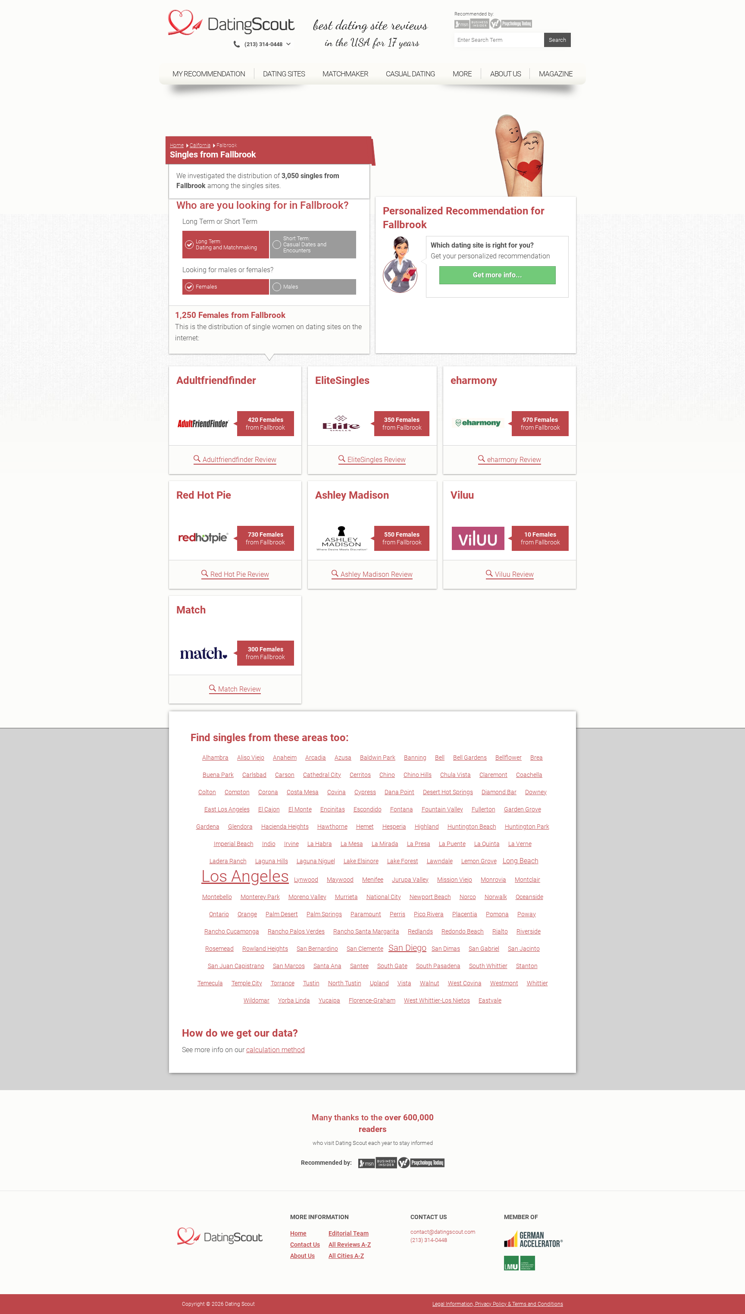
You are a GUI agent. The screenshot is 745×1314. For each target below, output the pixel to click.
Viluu (462, 495)
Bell (439, 757)
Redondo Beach (462, 931)
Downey (536, 792)
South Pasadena (438, 965)
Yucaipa (329, 1000)
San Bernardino (317, 948)
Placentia (464, 914)
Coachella (529, 774)
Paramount (366, 914)
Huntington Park (527, 826)
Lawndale (440, 861)
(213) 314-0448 (428, 1240)
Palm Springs (324, 914)
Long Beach (520, 861)
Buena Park (218, 774)
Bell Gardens (470, 757)
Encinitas (332, 809)
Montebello (217, 896)
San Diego (407, 948)
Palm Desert (282, 914)
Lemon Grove (479, 861)
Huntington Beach (472, 826)
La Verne (520, 843)
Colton (207, 792)
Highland (427, 826)
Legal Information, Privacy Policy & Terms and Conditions (497, 1304)
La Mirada (385, 843)
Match (191, 610)
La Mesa (352, 843)
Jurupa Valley (410, 879)
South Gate (392, 965)
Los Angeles (245, 876)
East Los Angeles (227, 809)
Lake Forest (402, 861)
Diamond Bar (499, 792)
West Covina (465, 983)
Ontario (219, 914)
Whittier (537, 983)
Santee (359, 965)
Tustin (311, 983)
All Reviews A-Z (350, 1244)
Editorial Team (349, 1233)
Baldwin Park (377, 757)
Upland (379, 983)
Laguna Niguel (316, 861)
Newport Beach (430, 896)
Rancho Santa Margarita (366, 931)
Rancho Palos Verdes (296, 931)
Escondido (368, 809)
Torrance (282, 983)
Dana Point (399, 792)
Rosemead (219, 948)
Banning (415, 757)
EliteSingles (342, 380)
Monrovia (493, 879)
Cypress (365, 792)
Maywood (340, 879)
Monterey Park (260, 896)
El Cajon (269, 809)
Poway (526, 914)
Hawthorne (332, 826)
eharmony (474, 380)
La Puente (452, 843)
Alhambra (215, 757)
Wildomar (256, 1000)
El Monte (300, 809)
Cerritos (360, 774)
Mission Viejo (454, 879)
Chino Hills (418, 774)
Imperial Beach (234, 843)
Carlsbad (254, 774)
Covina (336, 792)
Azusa (343, 757)
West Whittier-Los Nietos (437, 1000)
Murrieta (346, 896)
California (200, 145)
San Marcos (289, 965)
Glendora (240, 826)
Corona (268, 792)
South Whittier (488, 965)
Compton (237, 792)
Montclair (527, 879)
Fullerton (483, 809)
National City (383, 896)
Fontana (401, 809)
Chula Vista (455, 774)
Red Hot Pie (203, 495)
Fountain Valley (442, 809)
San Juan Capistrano (236, 965)
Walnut (429, 983)
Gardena (207, 826)
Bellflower (508, 757)
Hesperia (394, 826)
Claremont (493, 774)
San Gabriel (484, 948)
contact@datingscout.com (443, 1232)
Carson (284, 774)
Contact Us (305, 1244)
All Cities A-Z (346, 1255)
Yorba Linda (294, 1000)
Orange (247, 914)
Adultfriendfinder (216, 380)
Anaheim (285, 757)
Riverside (528, 931)
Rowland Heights (265, 948)
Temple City (247, 983)
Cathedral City (322, 774)
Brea (536, 757)
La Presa (418, 843)
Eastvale (490, 1000)
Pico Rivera (429, 914)
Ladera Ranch (228, 861)
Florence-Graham (372, 1000)
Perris (397, 914)
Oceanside (529, 896)
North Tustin (344, 983)
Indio (268, 843)
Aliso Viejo (250, 757)
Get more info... (497, 275)
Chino (387, 774)
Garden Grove (522, 809)
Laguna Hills (271, 861)
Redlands (420, 931)
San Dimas (446, 948)
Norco (468, 896)
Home (177, 145)
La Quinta (487, 843)
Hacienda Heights (285, 826)
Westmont (504, 983)
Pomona (497, 914)
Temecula (210, 983)
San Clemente (365, 948)
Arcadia (315, 757)
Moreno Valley (307, 896)
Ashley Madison (352, 495)
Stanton (527, 965)
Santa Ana (327, 965)
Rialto (500, 931)
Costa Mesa (303, 792)
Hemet (365, 826)
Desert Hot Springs (448, 792)
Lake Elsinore (361, 861)
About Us (302, 1255)
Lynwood (306, 879)
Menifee (372, 879)
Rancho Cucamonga (231, 931)
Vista (404, 983)
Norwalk (496, 896)
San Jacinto (524, 948)
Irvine (291, 843)
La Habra (319, 843)
